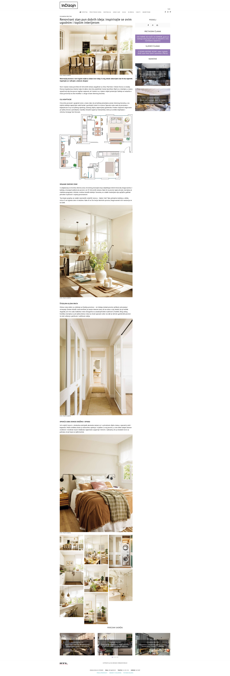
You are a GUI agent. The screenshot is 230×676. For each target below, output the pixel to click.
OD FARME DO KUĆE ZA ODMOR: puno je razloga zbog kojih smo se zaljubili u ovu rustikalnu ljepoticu (153, 39)
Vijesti (138, 12)
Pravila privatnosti (102, 672)
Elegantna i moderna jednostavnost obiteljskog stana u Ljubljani (153, 645)
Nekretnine (146, 12)
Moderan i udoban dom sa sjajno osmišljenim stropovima (152, 101)
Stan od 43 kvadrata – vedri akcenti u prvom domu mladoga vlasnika (115, 645)
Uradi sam (116, 12)
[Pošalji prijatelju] (157, 25)
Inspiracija (107, 12)
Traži (168, 9)
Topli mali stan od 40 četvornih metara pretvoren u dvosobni (77, 645)
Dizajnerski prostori (66, 16)
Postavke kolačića (128, 672)
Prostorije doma (95, 12)
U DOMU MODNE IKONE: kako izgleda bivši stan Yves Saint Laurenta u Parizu (153, 52)
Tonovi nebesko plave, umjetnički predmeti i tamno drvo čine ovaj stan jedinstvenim (153, 76)
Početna (85, 12)
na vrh (168, 663)
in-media (131, 12)
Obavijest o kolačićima (115, 672)
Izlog (124, 12)
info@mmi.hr (112, 670)
